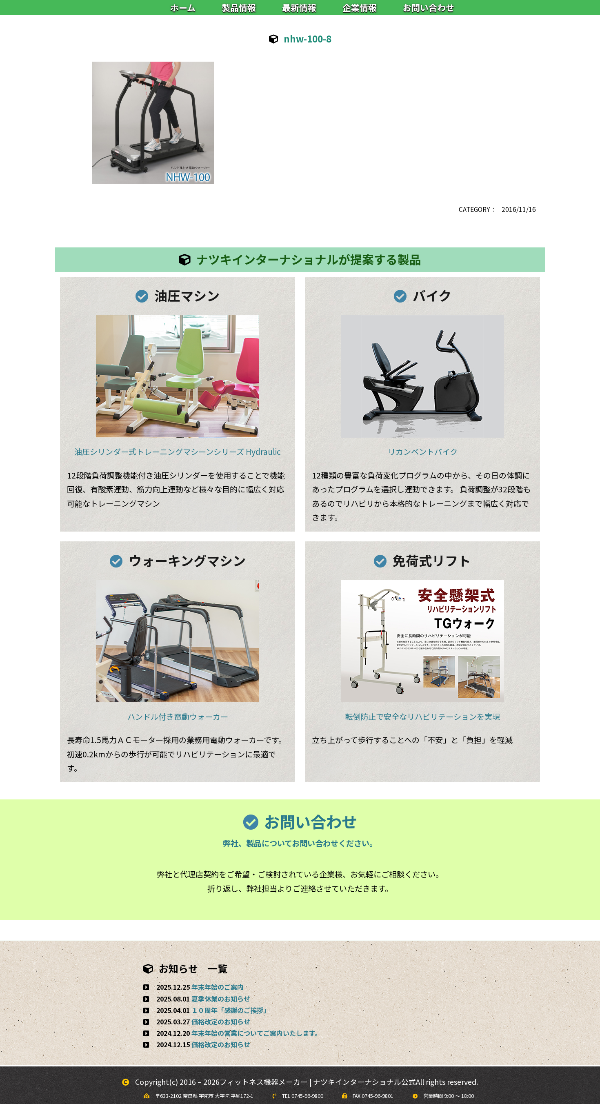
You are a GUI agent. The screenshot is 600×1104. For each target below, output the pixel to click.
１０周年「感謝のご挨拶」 (230, 1010)
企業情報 (359, 7)
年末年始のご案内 (217, 987)
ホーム (183, 7)
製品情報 (239, 7)
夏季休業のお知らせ (220, 999)
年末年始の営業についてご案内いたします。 (256, 1033)
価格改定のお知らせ (220, 1021)
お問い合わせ (428, 7)
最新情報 (299, 7)
